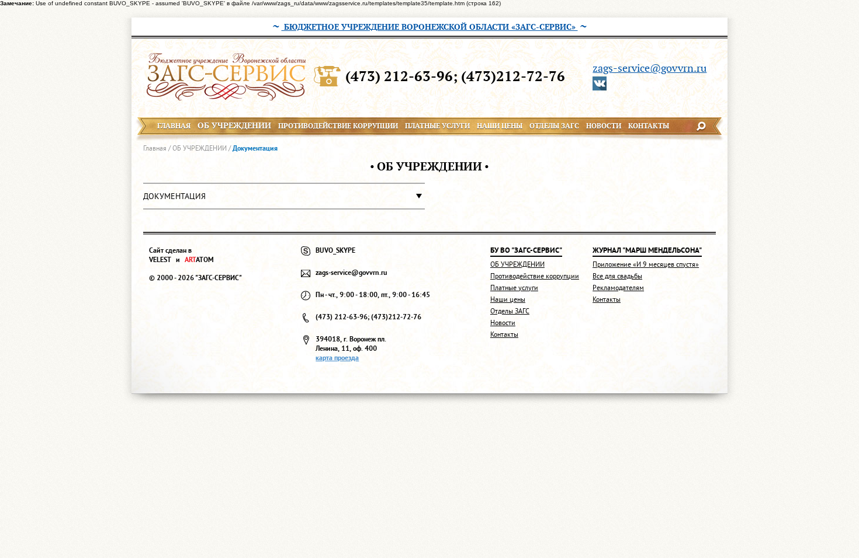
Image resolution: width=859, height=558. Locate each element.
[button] (284, 196)
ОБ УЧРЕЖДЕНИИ (199, 148)
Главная (155, 148)
